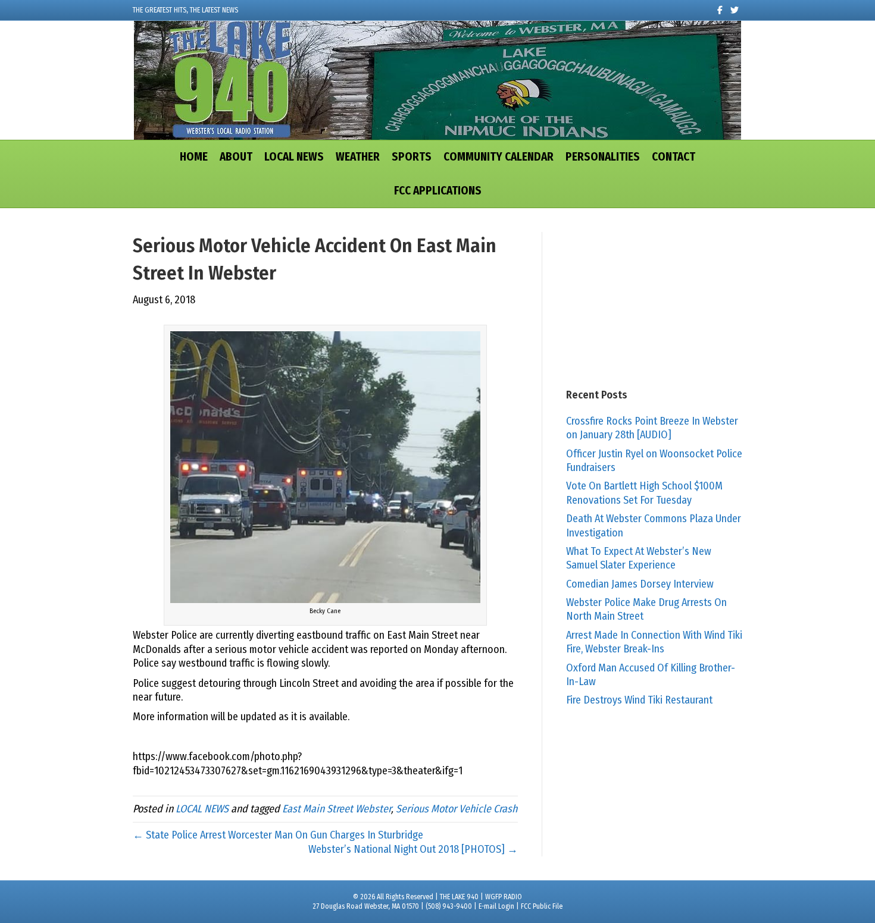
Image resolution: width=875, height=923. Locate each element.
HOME (194, 157)
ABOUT (236, 157)
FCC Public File (541, 906)
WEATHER (358, 157)
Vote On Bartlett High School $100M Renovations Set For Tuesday (644, 492)
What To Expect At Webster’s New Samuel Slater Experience (638, 558)
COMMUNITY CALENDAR (498, 157)
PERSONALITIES (602, 157)
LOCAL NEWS (294, 157)
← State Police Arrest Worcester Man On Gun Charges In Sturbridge (278, 835)
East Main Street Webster (336, 808)
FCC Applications (438, 190)
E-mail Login (496, 906)
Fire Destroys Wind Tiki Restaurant (639, 700)
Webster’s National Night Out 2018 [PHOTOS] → (413, 849)
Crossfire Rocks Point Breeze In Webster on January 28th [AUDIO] (652, 428)
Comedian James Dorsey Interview (640, 584)
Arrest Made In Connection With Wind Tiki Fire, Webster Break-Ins (654, 642)
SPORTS (412, 157)
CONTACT (673, 157)
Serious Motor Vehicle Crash (456, 808)
